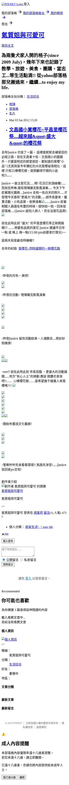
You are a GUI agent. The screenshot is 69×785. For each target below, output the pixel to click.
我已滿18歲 (9, 777)
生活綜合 (33, 96)
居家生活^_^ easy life (39, 527)
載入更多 (8, 541)
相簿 (12, 104)
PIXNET (17, 723)
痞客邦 (38, 512)
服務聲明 (41, 727)
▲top (5, 533)
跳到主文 (8, 45)
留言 (47, 512)
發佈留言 (8, 564)
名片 (12, 113)
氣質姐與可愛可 (23, 35)
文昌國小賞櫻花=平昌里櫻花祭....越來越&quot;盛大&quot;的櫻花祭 (38, 136)
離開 (22, 777)
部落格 (13, 109)
